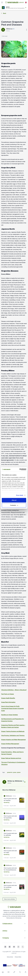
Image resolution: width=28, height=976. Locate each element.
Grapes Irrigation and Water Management (13, 739)
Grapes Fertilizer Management (10, 743)
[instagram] (18, 946)
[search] (20, 972)
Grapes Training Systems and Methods (12, 731)
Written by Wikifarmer (14, 781)
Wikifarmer (9, 29)
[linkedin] (5, 946)
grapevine (9, 772)
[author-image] (4, 782)
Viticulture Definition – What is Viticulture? (14, 690)
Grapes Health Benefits (8, 698)
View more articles (9, 899)
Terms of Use (10, 956)
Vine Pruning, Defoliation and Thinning (12, 735)
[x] (22, 946)
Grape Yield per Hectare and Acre (11, 758)
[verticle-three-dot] (26, 30)
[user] (25, 972)
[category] (8, 972)
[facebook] (9, 946)
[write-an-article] (14, 972)
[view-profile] (25, 781)
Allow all (14, 500)
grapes (19, 772)
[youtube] (14, 946)
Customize (13, 505)
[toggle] (2, 2)
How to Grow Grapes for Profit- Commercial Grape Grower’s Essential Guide (12, 708)
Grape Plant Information (8, 702)
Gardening (6, 802)
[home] (3, 972)
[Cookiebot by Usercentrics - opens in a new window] (19, 469)
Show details (19, 495)
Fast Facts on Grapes (7, 694)
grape (14, 772)
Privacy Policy (18, 956)
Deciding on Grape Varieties (9, 715)
